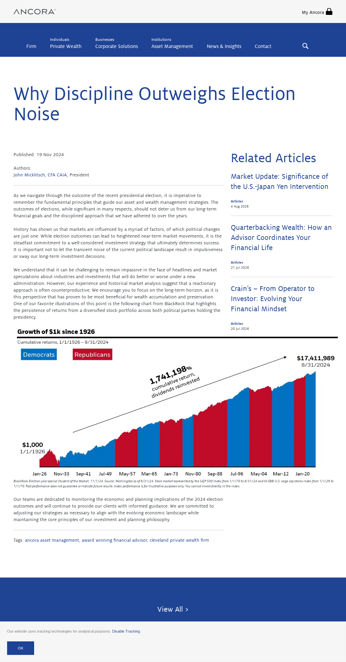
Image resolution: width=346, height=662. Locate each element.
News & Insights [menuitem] (224, 46)
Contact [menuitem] (263, 46)
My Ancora (313, 12)
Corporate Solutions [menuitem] (116, 46)
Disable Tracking (126, 631)
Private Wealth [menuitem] (65, 46)
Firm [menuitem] (31, 46)
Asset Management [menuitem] (172, 46)
